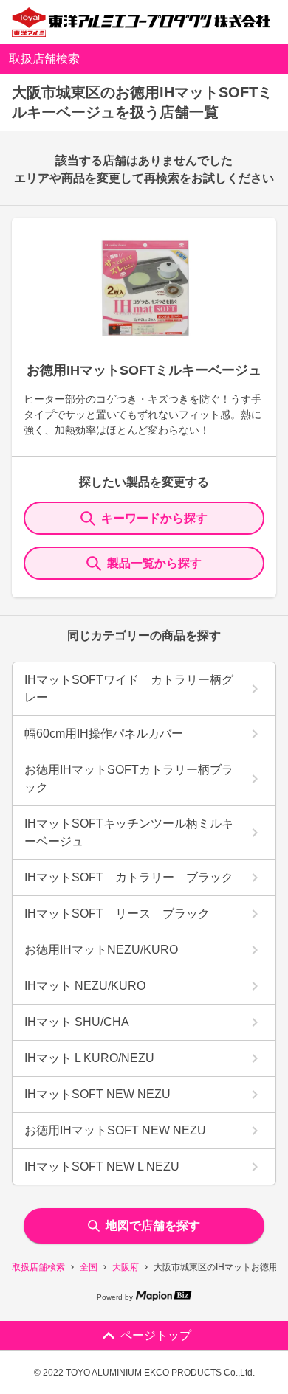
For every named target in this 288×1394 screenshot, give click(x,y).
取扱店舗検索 (38, 1267)
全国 (88, 1267)
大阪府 (125, 1267)
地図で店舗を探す (153, 1225)
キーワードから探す (154, 518)
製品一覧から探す (154, 563)
